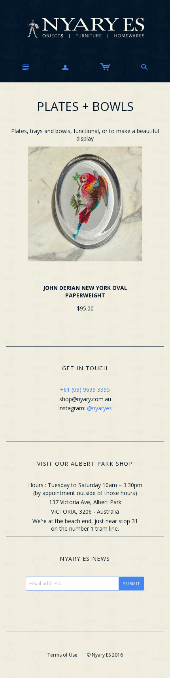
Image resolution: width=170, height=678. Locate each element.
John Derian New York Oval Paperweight (85, 291)
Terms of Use (62, 654)
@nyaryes (99, 408)
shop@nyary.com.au (85, 399)
